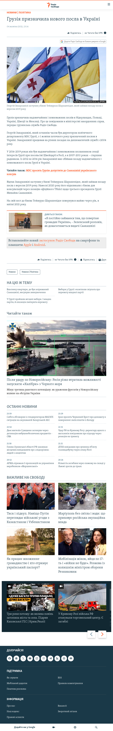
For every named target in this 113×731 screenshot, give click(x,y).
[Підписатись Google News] (16, 658)
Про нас (11, 706)
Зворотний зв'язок (67, 711)
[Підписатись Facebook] (9, 658)
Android (39, 245)
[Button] (74, 33)
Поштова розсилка (16, 689)
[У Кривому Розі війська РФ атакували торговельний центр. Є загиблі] (82, 597)
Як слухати (12, 678)
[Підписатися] (71, 658)
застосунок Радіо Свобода (57, 240)
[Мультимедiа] (53, 727)
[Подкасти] (75, 727)
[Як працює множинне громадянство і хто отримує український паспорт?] (31, 541)
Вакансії (62, 706)
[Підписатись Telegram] (50, 658)
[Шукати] (96, 727)
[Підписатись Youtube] (30, 658)
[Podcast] (64, 658)
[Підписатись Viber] (43, 658)
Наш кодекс (13, 711)
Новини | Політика (19, 12)
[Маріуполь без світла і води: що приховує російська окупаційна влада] (82, 496)
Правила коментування (70, 683)
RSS (60, 678)
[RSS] (57, 658)
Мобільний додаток (17, 683)
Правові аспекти (15, 717)
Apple (27, 245)
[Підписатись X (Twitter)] (23, 658)
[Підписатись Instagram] (37, 658)
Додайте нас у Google (24, 727)
